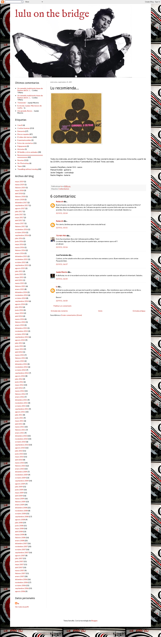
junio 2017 (19, 214)
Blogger (94, 621)
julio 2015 (19, 271)
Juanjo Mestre (61, 272)
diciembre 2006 (21, 579)
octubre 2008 (20, 513)
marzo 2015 (19, 283)
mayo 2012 (19, 385)
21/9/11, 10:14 (62, 213)
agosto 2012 (20, 376)
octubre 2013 (20, 334)
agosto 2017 (20, 208)
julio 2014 (19, 307)
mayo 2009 (19, 493)
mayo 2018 (19, 190)
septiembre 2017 (22, 205)
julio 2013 (19, 343)
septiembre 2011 (22, 409)
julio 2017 (19, 211)
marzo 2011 (19, 427)
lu (56, 286)
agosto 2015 (20, 268)
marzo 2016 (19, 247)
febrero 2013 (20, 358)
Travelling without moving (27, 169)
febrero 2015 (20, 286)
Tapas (19, 166)
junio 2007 (19, 561)
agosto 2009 (20, 484)
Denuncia (21, 131)
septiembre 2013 (22, 337)
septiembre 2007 (22, 552)
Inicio (100, 311)
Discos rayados (23, 134)
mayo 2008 (19, 528)
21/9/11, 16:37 (62, 264)
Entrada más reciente (59, 311)
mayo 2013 (19, 349)
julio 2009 (19, 487)
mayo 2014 (19, 313)
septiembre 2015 (22, 265)
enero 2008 (19, 540)
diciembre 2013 (21, 328)
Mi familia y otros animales (27, 152)
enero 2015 (19, 289)
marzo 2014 (19, 319)
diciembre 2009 (21, 472)
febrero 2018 (20, 196)
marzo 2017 (19, 223)
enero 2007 (19, 576)
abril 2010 (19, 460)
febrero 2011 (20, 430)
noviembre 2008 (21, 511)
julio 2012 (19, 379)
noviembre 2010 (21, 439)
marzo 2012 (19, 391)
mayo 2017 (19, 217)
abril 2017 (19, 220)
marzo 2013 (19, 355)
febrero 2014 (20, 322)
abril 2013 (19, 352)
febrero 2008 (20, 537)
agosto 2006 (20, 591)
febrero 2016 (20, 250)
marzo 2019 (19, 184)
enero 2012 (19, 397)
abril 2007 (19, 567)
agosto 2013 (20, 340)
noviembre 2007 (21, 546)
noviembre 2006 (21, 582)
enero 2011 (19, 433)
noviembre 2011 (21, 403)
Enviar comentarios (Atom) (71, 315)
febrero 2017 (20, 226)
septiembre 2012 (22, 373)
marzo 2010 (19, 463)
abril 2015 (19, 280)
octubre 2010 (20, 442)
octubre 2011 (20, 406)
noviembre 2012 (21, 367)
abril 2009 (19, 496)
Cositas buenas (63, 189)
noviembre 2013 (21, 331)
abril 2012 (19, 388)
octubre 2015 (20, 262)
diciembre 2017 (21, 202)
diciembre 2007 (21, 543)
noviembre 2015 (21, 259)
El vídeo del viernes (24, 137)
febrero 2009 (20, 501)
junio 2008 (19, 525)
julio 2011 (19, 415)
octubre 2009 (20, 478)
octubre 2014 (20, 298)
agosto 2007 (20, 555)
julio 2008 (19, 522)
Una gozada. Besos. (24, 111)
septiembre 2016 (22, 235)
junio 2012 (19, 382)
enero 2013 (19, 361)
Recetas (20, 160)
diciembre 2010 (21, 436)
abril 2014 (19, 316)
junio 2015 (19, 274)
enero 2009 (19, 504)
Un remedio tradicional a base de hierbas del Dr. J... (30, 89)
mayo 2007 (19, 564)
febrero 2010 (20, 466)
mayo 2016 (19, 244)
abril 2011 (19, 424)
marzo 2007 (19, 570)
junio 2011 (19, 418)
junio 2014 (19, 310)
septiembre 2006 (22, 588)
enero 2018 (19, 199)
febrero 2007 (20, 573)
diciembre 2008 (21, 508)
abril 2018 (19, 193)
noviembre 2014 (21, 295)
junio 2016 (19, 241)
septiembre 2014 (22, 301)
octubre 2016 (20, 232)
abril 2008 (19, 531)
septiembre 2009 (22, 481)
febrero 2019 (20, 187)
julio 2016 (19, 238)
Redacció (59, 201)
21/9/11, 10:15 (62, 228)
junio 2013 (19, 346)
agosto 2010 (20, 448)
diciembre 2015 (21, 256)
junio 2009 (19, 490)
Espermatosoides (24, 140)
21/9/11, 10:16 (62, 247)
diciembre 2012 (21, 364)
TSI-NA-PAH (61, 235)
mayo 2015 (19, 277)
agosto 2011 (20, 412)
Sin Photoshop (23, 163)
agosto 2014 (20, 304)
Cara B (20, 125)
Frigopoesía (21, 146)
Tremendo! (21, 103)
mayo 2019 (19, 181)
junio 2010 (19, 454)
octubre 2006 (20, 585)
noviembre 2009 (21, 475)
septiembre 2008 (22, 516)
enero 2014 (19, 325)
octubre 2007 (20, 549)
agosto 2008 (20, 519)
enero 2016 (19, 253)
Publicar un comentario (62, 306)
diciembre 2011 (21, 400)
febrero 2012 (20, 394)
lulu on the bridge (52, 14)
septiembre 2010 (22, 445)
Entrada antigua (139, 311)
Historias (20, 149)
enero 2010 (19, 469)
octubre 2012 (20, 370)
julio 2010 (19, 451)
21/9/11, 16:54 (62, 279)
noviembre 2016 (21, 229)
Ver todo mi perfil (22, 607)
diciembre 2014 (21, 292)
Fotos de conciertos (25, 143)
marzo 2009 (19, 498)
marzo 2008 (19, 534)
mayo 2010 (19, 457)
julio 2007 (19, 558)
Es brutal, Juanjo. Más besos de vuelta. (29, 107)
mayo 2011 (19, 421)
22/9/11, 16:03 (62, 301)
